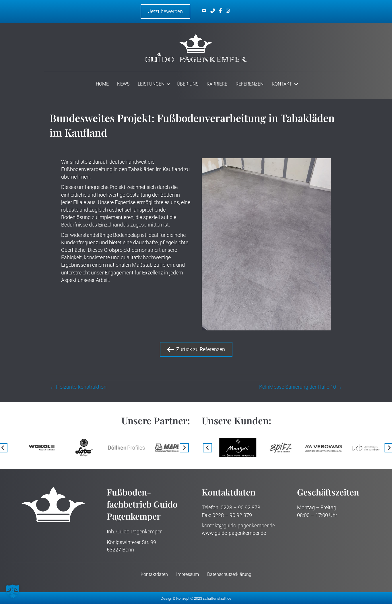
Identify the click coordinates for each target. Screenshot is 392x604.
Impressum (187, 574)
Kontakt (282, 84)
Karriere (217, 84)
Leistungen (151, 84)
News (123, 84)
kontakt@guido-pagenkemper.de (238, 525)
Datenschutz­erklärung (229, 574)
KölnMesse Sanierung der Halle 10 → (300, 387)
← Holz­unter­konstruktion (78, 387)
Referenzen (249, 84)
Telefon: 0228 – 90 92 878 (231, 507)
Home (102, 84)
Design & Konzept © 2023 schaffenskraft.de (196, 598)
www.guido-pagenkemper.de (234, 533)
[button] (168, 84)
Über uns (187, 84)
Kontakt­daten (154, 574)
